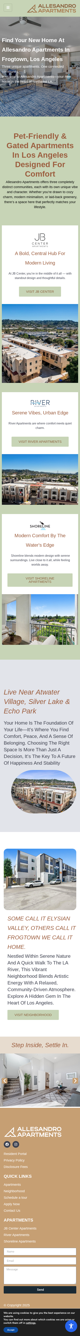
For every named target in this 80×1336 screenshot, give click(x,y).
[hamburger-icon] (8, 8)
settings (31, 1323)
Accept (10, 1329)
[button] (4, 1081)
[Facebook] (7, 1144)
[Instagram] (15, 1144)
